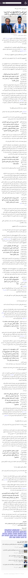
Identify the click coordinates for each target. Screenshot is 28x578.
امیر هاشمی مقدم (8, 530)
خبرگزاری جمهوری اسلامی (22, 525)
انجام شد (12, 375)
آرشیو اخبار (24, 9)
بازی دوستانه (7, 38)
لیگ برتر (5, 480)
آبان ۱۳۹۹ (16, 9)
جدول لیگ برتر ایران (6, 573)
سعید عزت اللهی (16, 532)
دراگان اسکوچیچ (23, 51)
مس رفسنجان (24, 488)
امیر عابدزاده (22, 336)
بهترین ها (4, 290)
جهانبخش (25, 281)
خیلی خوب (21, 101)
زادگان (3, 313)
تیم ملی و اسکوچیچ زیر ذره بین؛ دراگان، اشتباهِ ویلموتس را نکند (16, 523)
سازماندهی (24, 111)
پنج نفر (14, 537)
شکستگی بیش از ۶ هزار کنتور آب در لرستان (16, 560)
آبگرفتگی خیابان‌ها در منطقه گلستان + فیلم (16, 556)
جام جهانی (6, 415)
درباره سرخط (13, 573)
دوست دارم (24, 412)
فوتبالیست (25, 286)
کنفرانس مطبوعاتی (7, 239)
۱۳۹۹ (20, 9)
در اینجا (21, 49)
